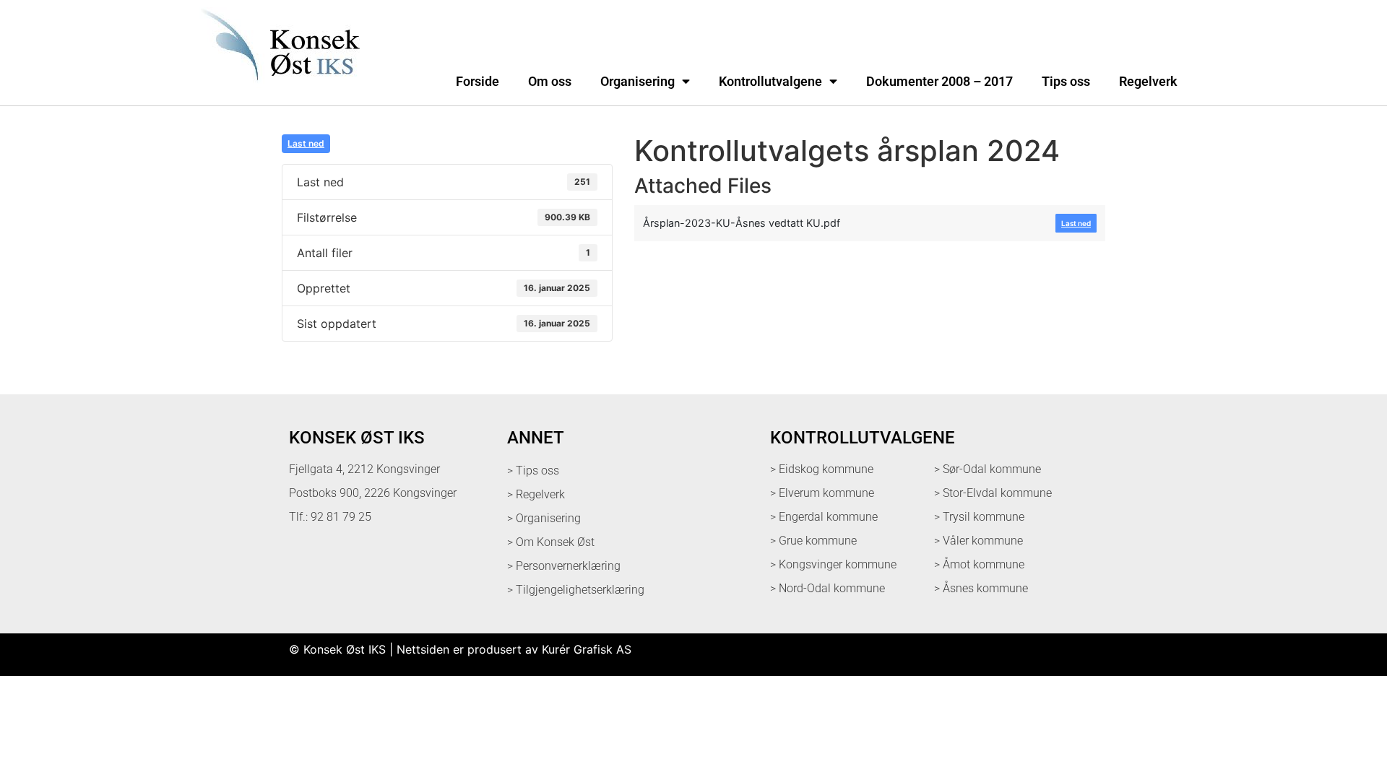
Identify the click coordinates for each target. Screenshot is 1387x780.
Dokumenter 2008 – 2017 (939, 81)
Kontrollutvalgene (770, 81)
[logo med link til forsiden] (277, 89)
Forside (477, 81)
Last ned (306, 143)
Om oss (549, 81)
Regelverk (1148, 81)
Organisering (637, 81)
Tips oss (1066, 81)
